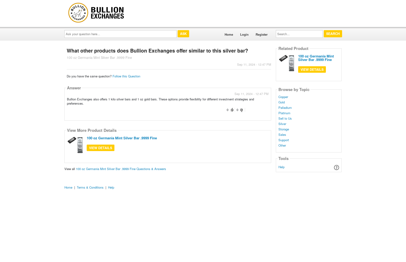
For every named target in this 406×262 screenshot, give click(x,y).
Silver (282, 123)
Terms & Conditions (90, 187)
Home (229, 34)
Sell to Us (285, 118)
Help (281, 167)
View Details (100, 147)
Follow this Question (126, 76)
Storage (283, 129)
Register (262, 34)
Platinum (284, 113)
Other (282, 145)
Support (283, 140)
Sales (282, 134)
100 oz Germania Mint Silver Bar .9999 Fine (122, 137)
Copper (283, 97)
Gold (281, 102)
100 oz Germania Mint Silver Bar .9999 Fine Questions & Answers (121, 169)
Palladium (285, 107)
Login (244, 34)
